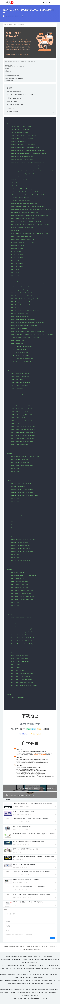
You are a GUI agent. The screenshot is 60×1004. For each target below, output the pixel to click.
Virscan (34, 94)
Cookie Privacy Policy (32, 946)
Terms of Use (7, 946)
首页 (11, 24)
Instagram (15, 829)
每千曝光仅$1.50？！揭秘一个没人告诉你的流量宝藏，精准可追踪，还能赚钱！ (32, 894)
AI (13, 859)
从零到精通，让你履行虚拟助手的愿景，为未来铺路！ (26, 849)
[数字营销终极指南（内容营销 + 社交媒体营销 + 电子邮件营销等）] (8, 843)
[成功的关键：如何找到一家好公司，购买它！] (8, 813)
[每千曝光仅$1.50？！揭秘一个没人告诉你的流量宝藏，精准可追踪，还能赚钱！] (8, 894)
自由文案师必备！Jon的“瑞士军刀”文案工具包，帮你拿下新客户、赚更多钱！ (31, 871)
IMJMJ (19, 98)
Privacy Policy (16, 946)
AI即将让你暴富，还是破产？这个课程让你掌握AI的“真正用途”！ (28, 902)
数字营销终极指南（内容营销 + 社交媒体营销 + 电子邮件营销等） (29, 841)
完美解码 (15, 111)
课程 (15, 24)
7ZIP (14, 108)
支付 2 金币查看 (24, 734)
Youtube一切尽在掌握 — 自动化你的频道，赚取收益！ (26, 879)
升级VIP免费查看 (36, 734)
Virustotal (29, 94)
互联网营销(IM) (21, 24)
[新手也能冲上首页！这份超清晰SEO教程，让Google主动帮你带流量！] (8, 886)
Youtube (15, 867)
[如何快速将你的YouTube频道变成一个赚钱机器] (8, 865)
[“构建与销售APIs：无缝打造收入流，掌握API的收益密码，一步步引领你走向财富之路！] (8, 835)
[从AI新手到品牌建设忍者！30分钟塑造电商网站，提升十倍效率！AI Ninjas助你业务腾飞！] (8, 858)
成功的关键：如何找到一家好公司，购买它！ (24, 811)
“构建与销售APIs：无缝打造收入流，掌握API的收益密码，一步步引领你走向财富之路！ (34, 833)
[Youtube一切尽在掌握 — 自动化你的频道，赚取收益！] (8, 882)
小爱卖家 (32, 998)
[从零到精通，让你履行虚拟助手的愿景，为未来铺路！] (8, 850)
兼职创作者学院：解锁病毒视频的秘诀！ (23, 826)
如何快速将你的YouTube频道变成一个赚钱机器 (24, 864)
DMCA (23, 946)
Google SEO (15, 806)
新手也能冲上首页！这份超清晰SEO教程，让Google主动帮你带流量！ (30, 886)
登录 (46, 2)
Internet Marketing (16, 814)
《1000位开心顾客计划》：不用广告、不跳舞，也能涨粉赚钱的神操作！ (30, 818)
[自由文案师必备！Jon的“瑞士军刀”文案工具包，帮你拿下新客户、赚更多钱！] (8, 871)
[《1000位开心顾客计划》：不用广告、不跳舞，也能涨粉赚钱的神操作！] (8, 818)
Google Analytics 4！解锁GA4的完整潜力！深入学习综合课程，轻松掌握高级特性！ (33, 803)
